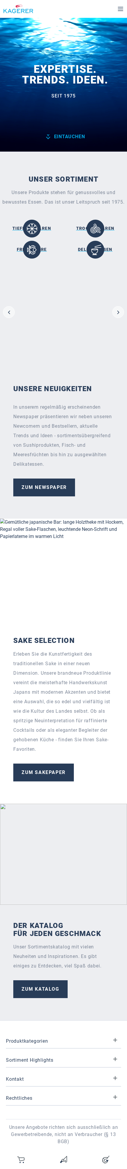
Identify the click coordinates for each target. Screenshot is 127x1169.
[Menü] (120, 9)
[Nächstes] (118, 312)
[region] (63, 312)
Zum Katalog (40, 989)
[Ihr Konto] (106, 1159)
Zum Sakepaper (44, 772)
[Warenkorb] (21, 1159)
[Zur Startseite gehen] (18, 9)
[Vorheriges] (9, 312)
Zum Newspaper (44, 487)
